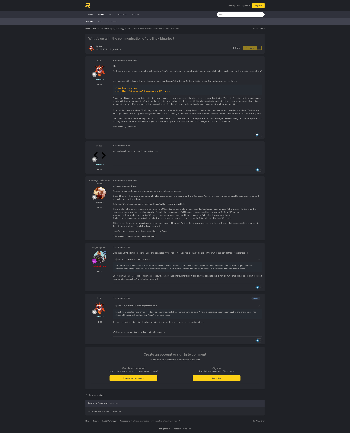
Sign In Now (216, 378)
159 (100, 169)
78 (100, 207)
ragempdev (99, 247)
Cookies (187, 429)
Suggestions (115, 49)
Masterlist (136, 14)
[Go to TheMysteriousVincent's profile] (100, 193)
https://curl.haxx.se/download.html (168, 204)
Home (90, 14)
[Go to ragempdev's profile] (100, 257)
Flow (99, 145)
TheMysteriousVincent (99, 182)
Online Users (112, 21)
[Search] (262, 14)
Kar (100, 46)
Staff (100, 21)
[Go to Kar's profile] (91, 48)
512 (100, 271)
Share (237, 48)
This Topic (250, 14)
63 (100, 84)
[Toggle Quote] (117, 259)
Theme (176, 429)
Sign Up (258, 5)
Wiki (111, 14)
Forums (101, 14)
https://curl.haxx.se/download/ (216, 215)
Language (164, 429)
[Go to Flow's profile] (100, 155)
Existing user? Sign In (238, 6)
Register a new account (133, 378)
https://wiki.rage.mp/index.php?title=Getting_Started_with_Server (175, 81)
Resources (122, 14)
